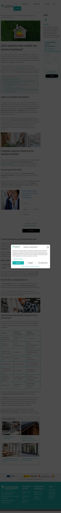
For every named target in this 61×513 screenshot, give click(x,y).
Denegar (30, 263)
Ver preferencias (42, 263)
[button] (48, 247)
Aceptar (18, 263)
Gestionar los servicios (18, 258)
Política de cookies (25, 266)
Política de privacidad (34, 266)
